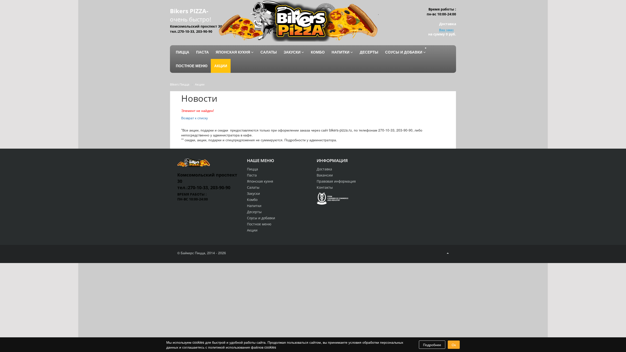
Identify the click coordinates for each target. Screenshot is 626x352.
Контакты (325, 187)
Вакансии (325, 175)
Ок (454, 344)
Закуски (253, 193)
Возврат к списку (194, 117)
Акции (252, 230)
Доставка (324, 169)
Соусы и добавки (261, 218)
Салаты (253, 187)
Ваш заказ (446, 30)
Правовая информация (336, 181)
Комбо (252, 199)
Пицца (252, 169)
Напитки (254, 205)
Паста (252, 175)
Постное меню (259, 224)
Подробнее (432, 344)
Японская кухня (260, 181)
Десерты (254, 211)
